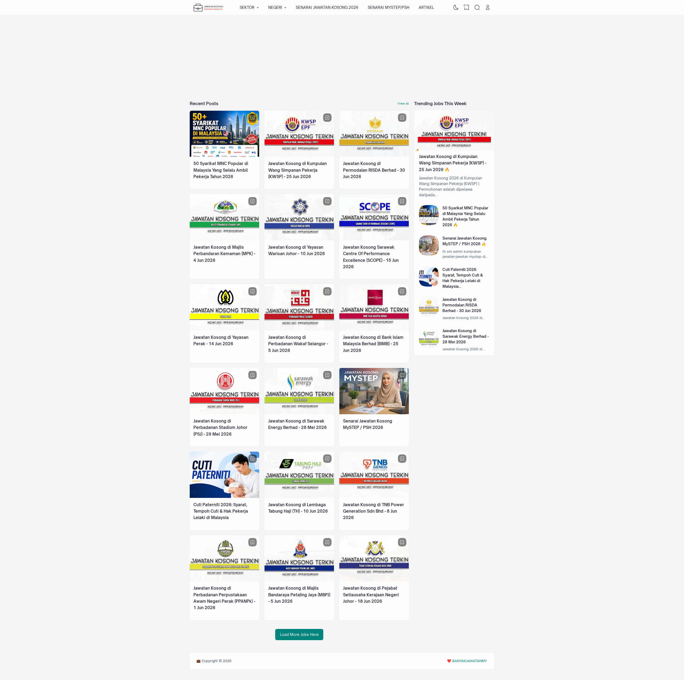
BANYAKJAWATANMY (469, 661)
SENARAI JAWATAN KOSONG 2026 (327, 7)
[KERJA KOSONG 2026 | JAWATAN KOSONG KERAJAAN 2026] (208, 7)
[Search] (477, 7)
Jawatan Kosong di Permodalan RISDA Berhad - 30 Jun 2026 (374, 170)
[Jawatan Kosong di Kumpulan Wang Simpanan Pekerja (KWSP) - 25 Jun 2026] (299, 155)
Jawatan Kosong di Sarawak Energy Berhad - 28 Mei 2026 (465, 336)
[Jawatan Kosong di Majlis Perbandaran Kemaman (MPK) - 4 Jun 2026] (224, 239)
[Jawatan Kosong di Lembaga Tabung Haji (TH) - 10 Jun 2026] (299, 496)
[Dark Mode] (456, 7)
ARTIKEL (426, 7)
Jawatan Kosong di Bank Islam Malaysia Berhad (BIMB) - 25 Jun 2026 (373, 344)
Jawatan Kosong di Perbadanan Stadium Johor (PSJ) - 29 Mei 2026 (220, 427)
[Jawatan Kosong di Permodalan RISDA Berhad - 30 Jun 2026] (374, 155)
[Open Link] (488, 7)
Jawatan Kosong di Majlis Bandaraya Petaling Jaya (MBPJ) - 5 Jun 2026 (299, 595)
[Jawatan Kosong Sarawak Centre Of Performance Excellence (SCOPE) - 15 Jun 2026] (374, 239)
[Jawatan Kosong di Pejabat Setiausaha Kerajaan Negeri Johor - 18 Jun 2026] (374, 580)
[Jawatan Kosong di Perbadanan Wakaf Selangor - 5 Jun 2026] (299, 329)
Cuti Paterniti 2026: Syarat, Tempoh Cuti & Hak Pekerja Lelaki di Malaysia (220, 511)
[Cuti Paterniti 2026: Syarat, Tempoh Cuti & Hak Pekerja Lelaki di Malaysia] (224, 496)
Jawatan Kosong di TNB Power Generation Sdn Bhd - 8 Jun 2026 (373, 511)
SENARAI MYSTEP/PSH (388, 7)
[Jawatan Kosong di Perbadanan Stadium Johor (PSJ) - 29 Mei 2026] (224, 412)
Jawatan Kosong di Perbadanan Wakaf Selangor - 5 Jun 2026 (298, 344)
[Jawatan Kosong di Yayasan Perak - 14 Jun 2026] (224, 329)
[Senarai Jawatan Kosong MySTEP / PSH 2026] (374, 412)
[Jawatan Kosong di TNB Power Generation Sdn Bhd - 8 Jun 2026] (374, 496)
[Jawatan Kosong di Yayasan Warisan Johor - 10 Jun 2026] (299, 239)
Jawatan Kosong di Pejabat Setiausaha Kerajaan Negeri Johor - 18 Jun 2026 (371, 595)
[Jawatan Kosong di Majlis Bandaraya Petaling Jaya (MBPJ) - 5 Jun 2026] (299, 580)
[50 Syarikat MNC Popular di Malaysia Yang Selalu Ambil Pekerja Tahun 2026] (224, 155)
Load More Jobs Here (299, 634)
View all (403, 103)
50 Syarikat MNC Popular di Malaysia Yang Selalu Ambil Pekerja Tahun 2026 (220, 170)
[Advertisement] (342, 57)
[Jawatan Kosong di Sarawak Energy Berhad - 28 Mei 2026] (299, 412)
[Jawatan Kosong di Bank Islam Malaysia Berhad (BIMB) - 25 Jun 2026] (374, 329)
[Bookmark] (252, 117)
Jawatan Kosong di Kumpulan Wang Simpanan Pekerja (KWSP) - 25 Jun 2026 (297, 170)
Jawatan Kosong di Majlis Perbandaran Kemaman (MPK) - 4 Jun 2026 (224, 254)
